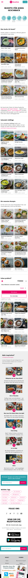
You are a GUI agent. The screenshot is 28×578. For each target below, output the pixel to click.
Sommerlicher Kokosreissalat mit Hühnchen (20, 221)
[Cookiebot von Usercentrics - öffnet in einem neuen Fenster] (17, 281)
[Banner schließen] (26, 281)
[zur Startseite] (14, 2)
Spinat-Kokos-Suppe (6, 48)
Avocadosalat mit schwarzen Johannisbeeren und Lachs (21, 253)
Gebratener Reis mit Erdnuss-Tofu (6, 314)
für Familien (17, 491)
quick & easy (5, 494)
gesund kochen (6, 491)
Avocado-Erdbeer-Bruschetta (19, 237)
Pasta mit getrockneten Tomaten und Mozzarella (6, 97)
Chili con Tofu (4, 345)
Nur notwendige (14, 295)
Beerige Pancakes (19, 142)
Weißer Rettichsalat (19, 174)
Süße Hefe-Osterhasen (6, 268)
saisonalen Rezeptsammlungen (8, 128)
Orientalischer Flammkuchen (18, 65)
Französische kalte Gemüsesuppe (5, 191)
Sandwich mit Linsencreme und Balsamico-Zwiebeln (7, 81)
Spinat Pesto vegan (19, 158)
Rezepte (7, 563)
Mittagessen (16, 494)
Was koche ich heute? (21, 560)
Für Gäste (4, 497)
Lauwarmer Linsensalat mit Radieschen (6, 175)
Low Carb (4, 503)
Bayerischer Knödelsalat (20, 345)
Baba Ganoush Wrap (19, 96)
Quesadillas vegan (5, 64)
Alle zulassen (14, 292)
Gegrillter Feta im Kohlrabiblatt (5, 143)
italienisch (13, 497)
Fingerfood (20, 500)
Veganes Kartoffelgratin (20, 313)
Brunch (12, 500)
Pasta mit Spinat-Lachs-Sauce (20, 191)
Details (22, 288)
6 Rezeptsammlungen (7, 357)
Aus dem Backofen (15, 503)
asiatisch (22, 497)
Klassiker (4, 500)
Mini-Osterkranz (18, 268)
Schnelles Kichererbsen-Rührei (20, 49)
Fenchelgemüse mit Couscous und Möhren (7, 159)
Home (7, 560)
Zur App (25, 1)
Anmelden (23, 482)
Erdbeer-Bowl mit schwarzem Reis (5, 221)
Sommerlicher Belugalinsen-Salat (6, 253)
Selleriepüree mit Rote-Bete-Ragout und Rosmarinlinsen (6, 330)
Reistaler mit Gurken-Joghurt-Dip (20, 81)
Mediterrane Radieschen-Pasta (7, 237)
